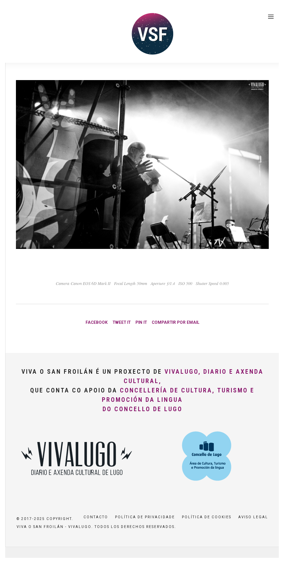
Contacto (95, 517)
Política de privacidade (145, 517)
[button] (269, 9)
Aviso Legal (253, 517)
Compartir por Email (175, 322)
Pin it (141, 322)
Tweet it (122, 322)
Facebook (97, 322)
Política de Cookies (206, 517)
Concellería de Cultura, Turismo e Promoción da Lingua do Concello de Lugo (178, 400)
